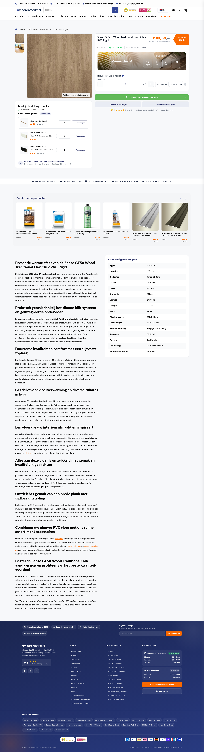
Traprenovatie (134, 16)
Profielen (62, 16)
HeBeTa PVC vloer (138, 720)
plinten (28, 453)
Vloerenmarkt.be (77, 695)
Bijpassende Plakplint (39, 121)
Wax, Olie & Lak (115, 16)
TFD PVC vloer (123, 720)
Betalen (74, 675)
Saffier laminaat (46, 730)
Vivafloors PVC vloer (84, 720)
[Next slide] (185, 199)
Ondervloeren (78, 16)
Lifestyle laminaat (30, 730)
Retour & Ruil (76, 671)
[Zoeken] (115, 10)
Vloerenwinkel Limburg (80, 703)
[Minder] (60, 123)
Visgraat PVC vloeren (116, 667)
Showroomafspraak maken (163, 685)
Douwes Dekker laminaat (54, 725)
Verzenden (75, 663)
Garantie (74, 679)
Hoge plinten (113, 655)
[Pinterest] (36, 670)
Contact (74, 655)
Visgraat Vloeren (114, 659)
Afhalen (74, 667)
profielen (59, 538)
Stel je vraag (163, 691)
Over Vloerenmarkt (78, 683)
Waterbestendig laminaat (117, 691)
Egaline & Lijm (96, 16)
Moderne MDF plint (38, 132)
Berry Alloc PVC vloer (93, 725)
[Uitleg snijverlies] (185, 84)
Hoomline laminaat (166, 725)
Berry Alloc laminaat (74, 725)
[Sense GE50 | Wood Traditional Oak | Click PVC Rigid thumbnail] (19, 38)
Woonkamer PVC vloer (116, 695)
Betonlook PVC (74, 546)
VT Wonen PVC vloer (65, 720)
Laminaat (37, 16)
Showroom (166, 16)
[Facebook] (24, 670)
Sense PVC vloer (170, 720)
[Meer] (69, 123)
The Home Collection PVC (33, 725)
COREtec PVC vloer (149, 725)
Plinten (49, 16)
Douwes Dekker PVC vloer (104, 720)
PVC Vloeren (21, 16)
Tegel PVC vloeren (115, 663)
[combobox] (78, 10)
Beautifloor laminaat (112, 725)
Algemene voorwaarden (80, 699)
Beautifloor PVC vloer (130, 725)
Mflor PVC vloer (154, 720)
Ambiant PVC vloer (30, 720)
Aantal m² (101, 79)
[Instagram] (30, 670)
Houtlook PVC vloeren (116, 671)
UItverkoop (151, 16)
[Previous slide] (181, 199)
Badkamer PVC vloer (116, 699)
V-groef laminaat (114, 679)
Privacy (74, 687)
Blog (73, 691)
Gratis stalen (76, 651)
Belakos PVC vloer (47, 720)
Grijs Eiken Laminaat (115, 687)
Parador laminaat (62, 730)
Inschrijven (172, 633)
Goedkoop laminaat (115, 683)
